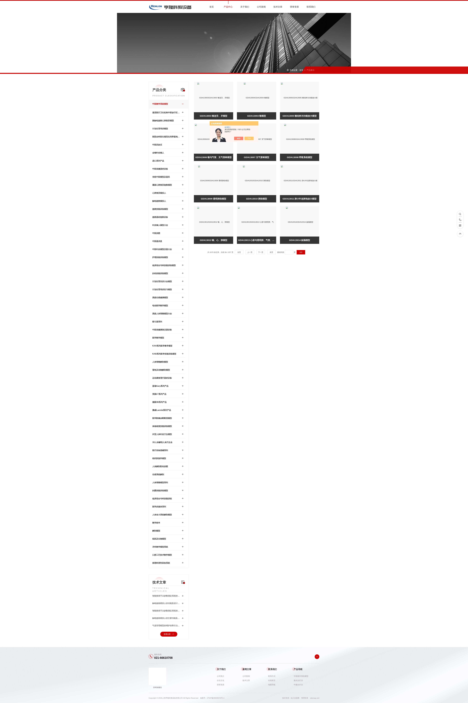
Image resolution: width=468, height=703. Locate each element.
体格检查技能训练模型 (162, 426)
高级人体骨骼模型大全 (162, 314)
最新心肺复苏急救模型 (162, 185)
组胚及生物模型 (159, 539)
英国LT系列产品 (159, 394)
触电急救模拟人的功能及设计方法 (167, 603)
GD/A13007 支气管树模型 (256, 157)
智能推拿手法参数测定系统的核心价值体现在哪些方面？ (168, 596)
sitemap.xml (314, 698)
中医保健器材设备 (160, 169)
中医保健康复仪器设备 (162, 330)
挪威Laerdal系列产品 (161, 410)
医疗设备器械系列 (160, 450)
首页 (211, 7)
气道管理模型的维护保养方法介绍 (167, 626)
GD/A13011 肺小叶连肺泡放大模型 (300, 199)
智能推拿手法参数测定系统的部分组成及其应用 (168, 611)
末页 (271, 252)
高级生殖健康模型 (160, 297)
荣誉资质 (294, 7)
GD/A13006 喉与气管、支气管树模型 (213, 157)
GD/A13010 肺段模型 (256, 199)
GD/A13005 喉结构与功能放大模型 (300, 116)
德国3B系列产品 (159, 402)
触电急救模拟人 (159, 201)
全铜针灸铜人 (158, 153)
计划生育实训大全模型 (162, 281)
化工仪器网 (296, 698)
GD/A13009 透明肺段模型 (213, 199)
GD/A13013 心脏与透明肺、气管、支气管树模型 (257, 240)
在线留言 (271, 680)
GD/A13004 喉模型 (256, 116)
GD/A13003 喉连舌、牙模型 (213, 116)
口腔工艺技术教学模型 (162, 555)
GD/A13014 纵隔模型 (299, 240)
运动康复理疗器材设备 (162, 378)
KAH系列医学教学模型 (162, 346)
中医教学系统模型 (160, 104)
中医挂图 (156, 233)
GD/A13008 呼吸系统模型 (299, 157)
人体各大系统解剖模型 (162, 515)
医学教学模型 (158, 338)
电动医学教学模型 (160, 306)
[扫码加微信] (460, 225)
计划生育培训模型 (160, 129)
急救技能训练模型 (160, 209)
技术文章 (277, 7)
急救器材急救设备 (160, 217)
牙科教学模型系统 (160, 547)
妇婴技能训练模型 (160, 491)
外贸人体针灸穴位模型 (162, 434)
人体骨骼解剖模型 (160, 362)
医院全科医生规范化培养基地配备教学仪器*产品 (166, 137)
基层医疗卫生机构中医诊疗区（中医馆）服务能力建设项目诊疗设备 (166, 113)
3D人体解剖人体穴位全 (162, 442)
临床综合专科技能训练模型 (164, 265)
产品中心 (228, 7)
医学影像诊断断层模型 (162, 418)
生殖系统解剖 (158, 474)
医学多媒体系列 (159, 507)
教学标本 (156, 523)
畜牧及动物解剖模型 (161, 370)
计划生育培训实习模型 (162, 289)
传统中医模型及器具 (161, 177)
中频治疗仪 (298, 685)
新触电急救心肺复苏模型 (163, 121)
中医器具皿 (157, 241)
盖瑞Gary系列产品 (160, 386)
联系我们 (311, 7)
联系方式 (271, 676)
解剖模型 (156, 531)
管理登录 (304, 698)
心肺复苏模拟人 (159, 193)
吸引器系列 (157, 322)
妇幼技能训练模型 (160, 273)
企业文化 (220, 680)
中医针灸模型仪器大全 (162, 249)
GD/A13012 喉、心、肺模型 (213, 240)
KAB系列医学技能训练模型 (164, 354)
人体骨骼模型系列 (160, 482)
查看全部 (167, 634)
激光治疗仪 (298, 680)
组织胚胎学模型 (159, 458)
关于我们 (244, 7)
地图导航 (271, 685)
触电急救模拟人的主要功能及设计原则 (168, 618)
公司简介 (220, 676)
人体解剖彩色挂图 (160, 466)
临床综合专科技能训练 (162, 499)
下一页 (260, 252)
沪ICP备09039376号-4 (215, 698)
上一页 (249, 252)
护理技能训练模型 (160, 257)
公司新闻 (261, 7)
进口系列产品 (158, 161)
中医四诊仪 (157, 145)
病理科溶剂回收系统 (161, 563)
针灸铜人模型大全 (160, 225)
